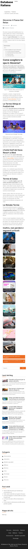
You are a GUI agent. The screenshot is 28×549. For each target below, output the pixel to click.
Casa (5, 471)
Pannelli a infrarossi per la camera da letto (17, 380)
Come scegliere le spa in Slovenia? (13, 49)
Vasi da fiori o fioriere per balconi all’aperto (16, 389)
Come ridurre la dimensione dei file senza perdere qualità (17, 438)
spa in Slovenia (12, 99)
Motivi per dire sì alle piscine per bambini (15, 417)
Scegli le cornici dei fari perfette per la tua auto (12, 361)
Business (6, 468)
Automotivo (6, 459)
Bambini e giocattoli (8, 462)
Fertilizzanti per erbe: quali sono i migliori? (12, 357)
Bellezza (6, 465)
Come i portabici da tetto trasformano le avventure (17, 398)
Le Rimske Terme (10, 55)
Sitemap (4, 514)
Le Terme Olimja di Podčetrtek (13, 51)
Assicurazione (7, 456)
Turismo (12, 28)
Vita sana (6, 479)
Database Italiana (7, 4)
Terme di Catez (10, 54)
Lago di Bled (10, 158)
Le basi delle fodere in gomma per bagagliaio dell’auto (15, 408)
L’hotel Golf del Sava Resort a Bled (14, 52)
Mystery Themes (14, 546)
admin (15, 25)
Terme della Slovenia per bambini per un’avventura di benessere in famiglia (16, 427)
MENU (16, 1)
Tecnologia (6, 474)
